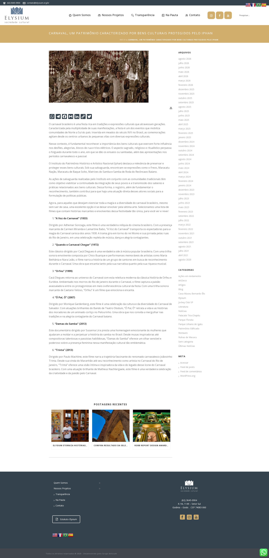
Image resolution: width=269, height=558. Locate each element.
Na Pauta (172, 15)
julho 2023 (183, 198)
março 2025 (184, 128)
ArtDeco (182, 280)
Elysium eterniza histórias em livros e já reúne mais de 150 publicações (71, 445)
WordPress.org (187, 375)
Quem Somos (82, 15)
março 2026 (184, 80)
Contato (194, 15)
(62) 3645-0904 (13, 2)
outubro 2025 (185, 98)
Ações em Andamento (189, 276)
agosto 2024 (184, 159)
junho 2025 (184, 115)
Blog (180, 289)
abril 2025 (183, 124)
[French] (60, 534)
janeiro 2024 (184, 185)
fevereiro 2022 (185, 229)
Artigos (182, 285)
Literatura (183, 306)
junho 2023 (184, 202)
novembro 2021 (186, 233)
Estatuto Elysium (68, 519)
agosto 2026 (184, 58)
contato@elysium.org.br (38, 2)
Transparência (144, 15)
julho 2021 (183, 251)
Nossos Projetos (113, 15)
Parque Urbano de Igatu (190, 324)
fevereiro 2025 (185, 133)
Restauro (183, 333)
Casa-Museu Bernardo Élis (191, 293)
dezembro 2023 (186, 189)
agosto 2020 (184, 259)
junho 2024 (184, 163)
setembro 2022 (186, 216)
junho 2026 (184, 67)
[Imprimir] (171, 108)
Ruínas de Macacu (187, 337)
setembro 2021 (186, 242)
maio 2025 (183, 120)
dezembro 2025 (186, 89)
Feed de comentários (191, 371)
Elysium (182, 298)
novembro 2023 (186, 194)
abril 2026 (183, 76)
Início (123, 40)
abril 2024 (183, 172)
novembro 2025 (186, 93)
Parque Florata (185, 319)
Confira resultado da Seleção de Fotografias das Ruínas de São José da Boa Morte (112, 445)
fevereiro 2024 (185, 181)
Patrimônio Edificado (188, 328)
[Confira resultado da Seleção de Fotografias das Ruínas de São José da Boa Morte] (111, 426)
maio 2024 (183, 168)
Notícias (182, 311)
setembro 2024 (186, 154)
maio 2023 (183, 207)
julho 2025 (183, 111)
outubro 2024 (185, 150)
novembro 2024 (186, 146)
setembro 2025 (186, 102)
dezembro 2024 (186, 141)
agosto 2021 (184, 246)
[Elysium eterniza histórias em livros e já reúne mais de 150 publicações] (70, 426)
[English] (55, 534)
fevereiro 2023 (185, 211)
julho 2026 (183, 63)
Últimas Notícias (186, 346)
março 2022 (184, 224)
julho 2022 (183, 220)
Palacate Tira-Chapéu (189, 315)
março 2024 (184, 176)
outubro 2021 (185, 237)
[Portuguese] (65, 534)
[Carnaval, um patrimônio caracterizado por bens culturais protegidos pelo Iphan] (110, 77)
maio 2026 (183, 71)
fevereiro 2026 (185, 85)
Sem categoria (185, 341)
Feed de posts (187, 367)
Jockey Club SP (185, 302)
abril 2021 (183, 255)
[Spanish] (70, 534)
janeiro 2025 (184, 137)
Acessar (184, 362)
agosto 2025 (184, 106)
